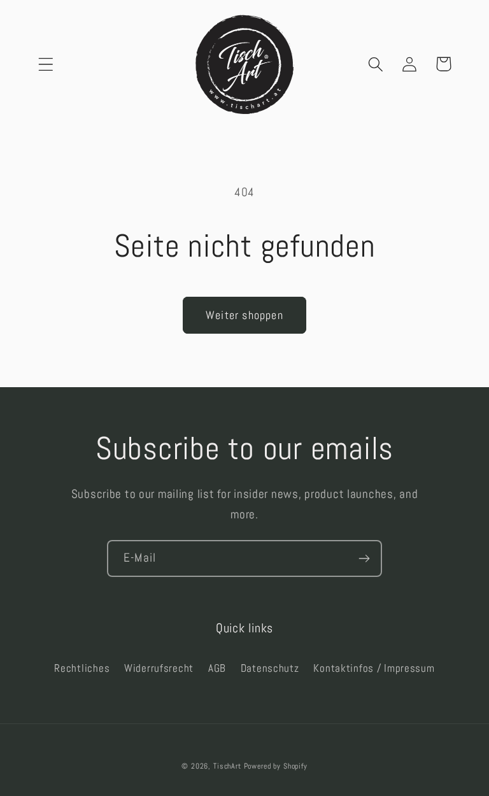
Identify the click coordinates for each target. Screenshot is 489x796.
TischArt (227, 766)
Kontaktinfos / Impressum (373, 668)
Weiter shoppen (244, 315)
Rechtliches (82, 668)
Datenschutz (270, 668)
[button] (46, 64)
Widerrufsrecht (159, 668)
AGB (217, 668)
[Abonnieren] (364, 558)
